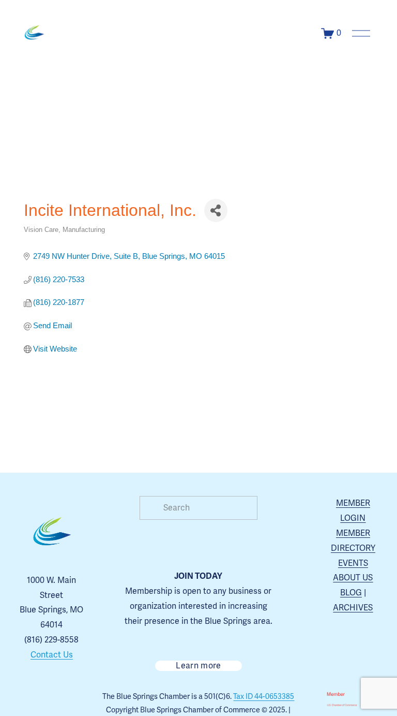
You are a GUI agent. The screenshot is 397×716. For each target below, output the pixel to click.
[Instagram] (28, 699)
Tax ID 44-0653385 (263, 696)
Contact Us (51, 655)
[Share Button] (215, 210)
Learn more (198, 666)
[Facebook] (51, 699)
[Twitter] (75, 699)
